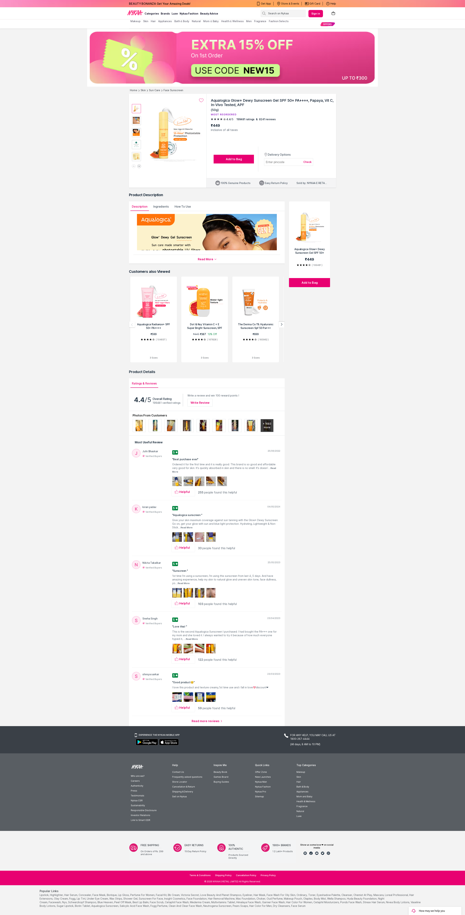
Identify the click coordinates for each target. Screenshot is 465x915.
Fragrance (302, 806)
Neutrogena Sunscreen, (217, 905)
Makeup (300, 772)
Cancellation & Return (183, 786)
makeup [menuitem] (135, 21)
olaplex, (308, 898)
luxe (175, 13)
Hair (298, 781)
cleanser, (347, 894)
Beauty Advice (209, 13)
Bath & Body (302, 786)
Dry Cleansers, (281, 905)
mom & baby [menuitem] (211, 21)
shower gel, (130, 898)
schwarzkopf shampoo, (82, 902)
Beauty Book (220, 772)
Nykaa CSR (137, 800)
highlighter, (57, 894)
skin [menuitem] (145, 21)
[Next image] (139, 166)
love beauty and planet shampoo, (221, 894)
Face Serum (298, 905)
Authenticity (137, 785)
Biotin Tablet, (83, 905)
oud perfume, (275, 898)
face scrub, (157, 902)
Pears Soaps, (240, 905)
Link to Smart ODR (140, 820)
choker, (261, 898)
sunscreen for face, (151, 898)
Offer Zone (261, 772)
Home (133, 90)
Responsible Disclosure (144, 810)
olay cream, (61, 898)
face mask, (99, 894)
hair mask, (260, 894)
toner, (312, 894)
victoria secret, (190, 894)
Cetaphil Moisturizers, (326, 902)
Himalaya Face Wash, (248, 902)
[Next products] (281, 324)
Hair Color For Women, (299, 902)
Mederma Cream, (200, 902)
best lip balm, (141, 902)
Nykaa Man (261, 781)
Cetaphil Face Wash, (177, 902)
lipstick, (44, 894)
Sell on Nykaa (179, 796)
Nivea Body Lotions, (398, 902)
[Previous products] (132, 324)
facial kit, (161, 894)
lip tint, (81, 898)
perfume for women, (142, 894)
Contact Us (178, 772)
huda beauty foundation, (362, 898)
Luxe (299, 816)
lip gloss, (124, 894)
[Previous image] (134, 166)
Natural (300, 811)
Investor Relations (140, 815)
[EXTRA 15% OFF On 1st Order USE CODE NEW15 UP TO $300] (232, 58)
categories (152, 13)
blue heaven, (106, 902)
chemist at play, (363, 894)
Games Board (221, 777)
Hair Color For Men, (260, 905)
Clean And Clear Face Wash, (186, 905)
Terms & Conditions (200, 875)
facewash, (55, 902)
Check (307, 161)
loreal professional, (397, 894)
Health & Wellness (305, 801)
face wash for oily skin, (281, 894)
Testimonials (137, 795)
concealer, (85, 894)
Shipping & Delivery (182, 791)
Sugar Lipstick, (65, 905)
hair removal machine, (221, 898)
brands (165, 13)
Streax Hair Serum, (374, 902)
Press (134, 790)
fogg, (72, 898)
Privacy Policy (268, 875)
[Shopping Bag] (333, 13)
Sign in (315, 13)
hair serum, (71, 894)
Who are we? (137, 776)
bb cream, (174, 894)
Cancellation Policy (246, 875)
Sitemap (259, 796)
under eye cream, (98, 898)
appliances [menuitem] (165, 21)
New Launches (263, 777)
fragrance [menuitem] (260, 21)
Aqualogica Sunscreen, (105, 905)
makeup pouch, (293, 898)
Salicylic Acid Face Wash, (135, 905)
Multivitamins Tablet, (223, 902)
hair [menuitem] (153, 21)
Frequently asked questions (187, 777)
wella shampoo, (336, 898)
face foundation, (197, 898)
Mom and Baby (304, 796)
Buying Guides (221, 781)
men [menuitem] (249, 21)
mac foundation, (246, 898)
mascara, (378, 894)
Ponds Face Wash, (351, 902)
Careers (135, 781)
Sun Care (154, 90)
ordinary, (302, 894)
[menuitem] (327, 24)
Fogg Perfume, (159, 905)
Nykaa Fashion (189, 13)
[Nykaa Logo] (135, 12)
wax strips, (116, 898)
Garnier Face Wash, (273, 902)
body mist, (320, 898)
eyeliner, (248, 894)
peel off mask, (123, 902)
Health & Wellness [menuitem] (232, 21)
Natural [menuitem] (196, 21)
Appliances (302, 791)
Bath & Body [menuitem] (181, 21)
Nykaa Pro (260, 791)
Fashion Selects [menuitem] (279, 21)
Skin (143, 90)
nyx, (64, 902)
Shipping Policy (223, 875)
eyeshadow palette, (329, 894)
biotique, (112, 894)
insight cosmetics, (175, 898)
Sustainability (138, 805)
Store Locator (179, 781)
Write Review (200, 402)
